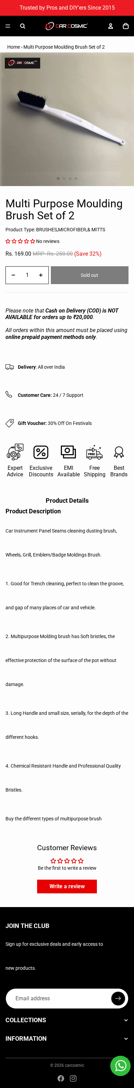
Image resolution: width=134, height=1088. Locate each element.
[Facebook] (61, 1078)
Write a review (67, 886)
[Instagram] (73, 1078)
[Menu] (8, 26)
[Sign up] (118, 998)
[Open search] (22, 26)
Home (13, 47)
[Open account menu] (110, 26)
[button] (20, 241)
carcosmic (74, 1065)
